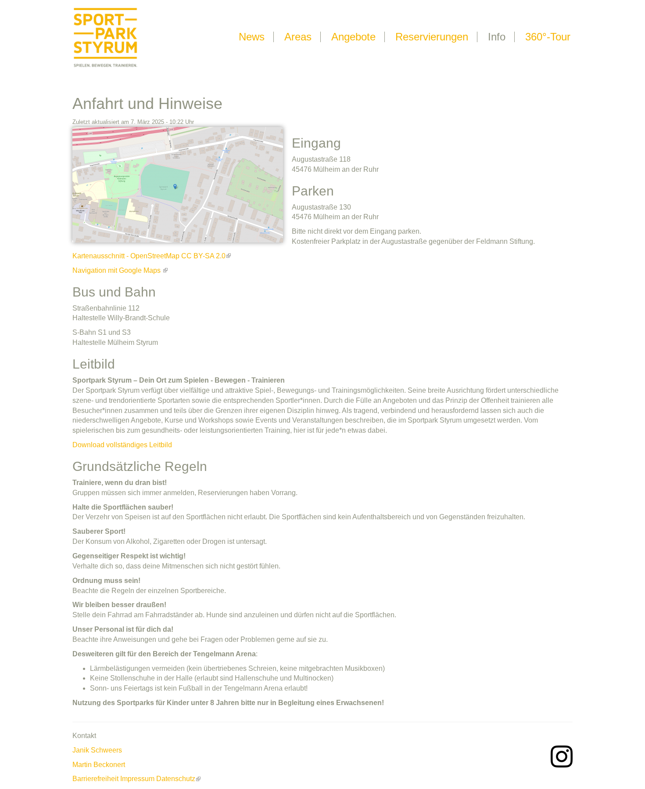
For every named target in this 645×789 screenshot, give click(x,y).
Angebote (353, 37)
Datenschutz (175, 778)
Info (496, 37)
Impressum (137, 778)
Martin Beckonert (98, 764)
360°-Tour (547, 37)
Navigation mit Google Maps (117, 270)
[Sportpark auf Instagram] (562, 756)
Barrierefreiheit (95, 778)
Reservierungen (431, 37)
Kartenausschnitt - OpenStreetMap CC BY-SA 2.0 (149, 256)
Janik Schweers (97, 750)
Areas (298, 37)
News (252, 37)
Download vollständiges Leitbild (122, 445)
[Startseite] (105, 36)
